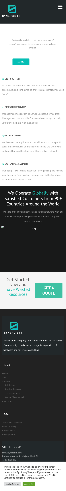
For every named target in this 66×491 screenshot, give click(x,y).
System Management (14, 397)
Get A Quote (42, 62)
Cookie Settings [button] (12, 484)
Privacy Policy (8, 434)
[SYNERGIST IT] (12, 22)
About (5, 377)
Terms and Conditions (12, 422)
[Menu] (60, 6)
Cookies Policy (9, 430)
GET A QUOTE (48, 290)
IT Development (12, 393)
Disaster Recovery (13, 389)
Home (5, 373)
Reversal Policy (9, 426)
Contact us (7, 401)
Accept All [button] (28, 484)
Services (6, 381)
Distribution (10, 385)
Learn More (20, 62)
